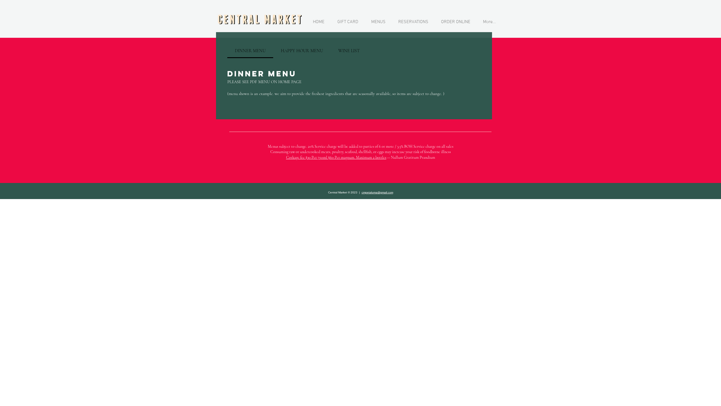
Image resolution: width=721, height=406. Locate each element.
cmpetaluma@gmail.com (377, 192)
